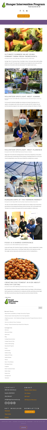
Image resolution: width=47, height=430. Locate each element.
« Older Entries (8, 297)
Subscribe (30, 411)
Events (6, 348)
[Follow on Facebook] (20, 10)
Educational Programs (32, 98)
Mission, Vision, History (30, 390)
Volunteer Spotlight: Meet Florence (23, 150)
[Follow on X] (23, 10)
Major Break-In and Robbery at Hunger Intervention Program (17, 313)
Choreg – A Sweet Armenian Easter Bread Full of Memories (17, 324)
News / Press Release (9, 361)
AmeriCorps (20, 201)
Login (23, 427)
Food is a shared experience (19, 242)
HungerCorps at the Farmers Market (23, 200)
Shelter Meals (7, 371)
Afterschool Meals (8, 332)
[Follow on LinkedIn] (26, 10)
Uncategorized (8, 375)
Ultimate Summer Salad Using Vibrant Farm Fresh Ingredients (17, 315)
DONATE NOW (23, 16)
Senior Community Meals (10, 368)
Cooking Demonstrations (24, 58)
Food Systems (7, 350)
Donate (7, 417)
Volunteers (6, 99)
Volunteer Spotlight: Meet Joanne (22, 96)
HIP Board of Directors (31, 399)
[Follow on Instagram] (14, 403)
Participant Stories (8, 364)
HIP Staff (27, 396)
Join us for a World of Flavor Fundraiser (13, 322)
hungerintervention (9, 58)
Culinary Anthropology (9, 343)
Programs (7, 366)
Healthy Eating (30, 286)
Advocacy (7, 329)
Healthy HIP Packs (8, 355)
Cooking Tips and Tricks (9, 341)
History (6, 359)
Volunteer (7, 410)
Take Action (8, 414)
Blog (19, 58)
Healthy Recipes (31, 58)
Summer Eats (39, 98)
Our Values (27, 393)
